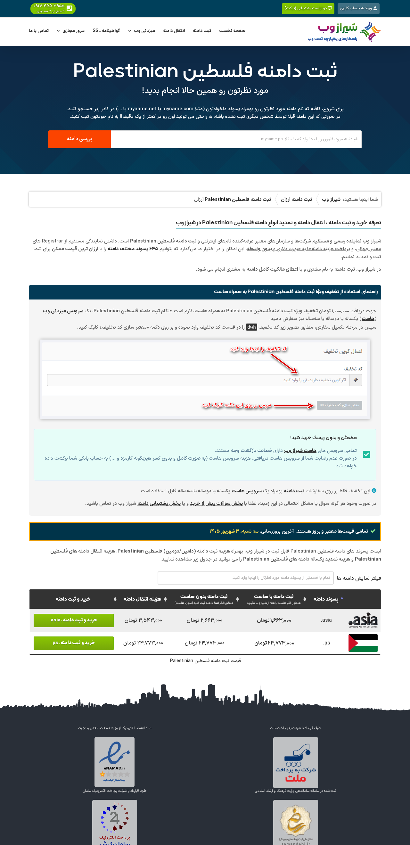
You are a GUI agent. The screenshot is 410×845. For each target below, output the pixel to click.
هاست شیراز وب (300, 451)
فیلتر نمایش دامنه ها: (358, 578)
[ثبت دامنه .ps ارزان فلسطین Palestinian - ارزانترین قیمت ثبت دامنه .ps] (363, 638)
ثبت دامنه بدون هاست (204, 599)
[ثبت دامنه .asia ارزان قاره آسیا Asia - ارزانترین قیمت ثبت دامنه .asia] (363, 615)
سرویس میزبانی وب (63, 311)
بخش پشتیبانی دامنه (159, 503)
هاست (368, 319)
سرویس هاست (247, 491)
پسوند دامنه (326, 599)
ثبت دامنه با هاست (274, 599)
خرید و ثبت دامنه (73, 599)
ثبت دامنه (294, 491)
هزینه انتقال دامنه (142, 599)
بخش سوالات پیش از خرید (216, 503)
